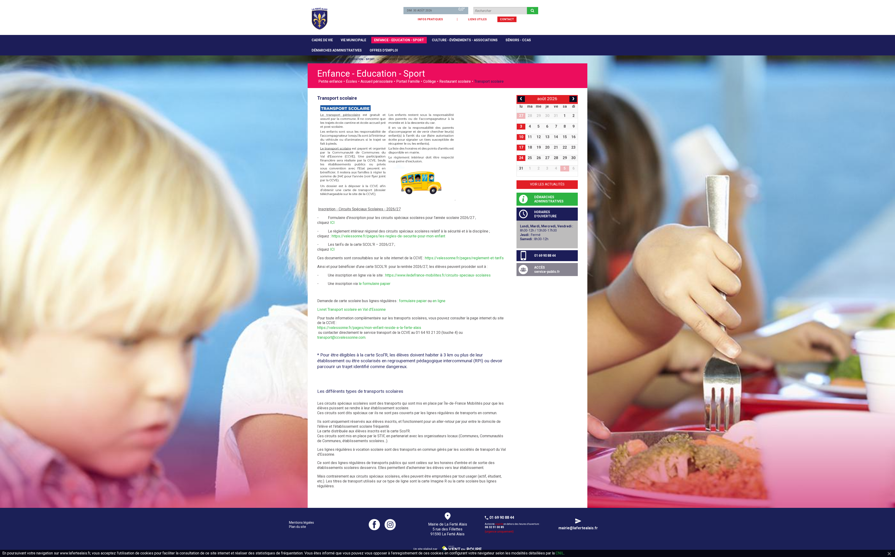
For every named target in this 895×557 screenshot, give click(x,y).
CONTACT (507, 19)
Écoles (351, 81)
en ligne (439, 301)
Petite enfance (330, 81)
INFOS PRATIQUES (430, 19)
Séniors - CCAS (518, 40)
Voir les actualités (547, 184)
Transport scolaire (489, 81)
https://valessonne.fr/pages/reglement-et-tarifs (464, 258)
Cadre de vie (322, 40)
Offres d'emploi (384, 50)
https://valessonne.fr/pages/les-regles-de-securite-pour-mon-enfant (388, 236)
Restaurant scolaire (455, 81)
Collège (429, 81)
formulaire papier (412, 301)
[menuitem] (322, 40)
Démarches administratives (337, 50)
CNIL (560, 553)
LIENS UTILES (477, 19)
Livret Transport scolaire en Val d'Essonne (351, 309)
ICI (332, 222)
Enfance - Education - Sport (399, 40)
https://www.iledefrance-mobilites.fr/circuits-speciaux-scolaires (438, 275)
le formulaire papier (374, 283)
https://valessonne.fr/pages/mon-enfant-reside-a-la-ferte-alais (369, 327)
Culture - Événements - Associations (465, 40)
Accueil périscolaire (377, 81)
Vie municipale (353, 40)
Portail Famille (408, 81)
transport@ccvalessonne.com (341, 337)
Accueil (322, 59)
